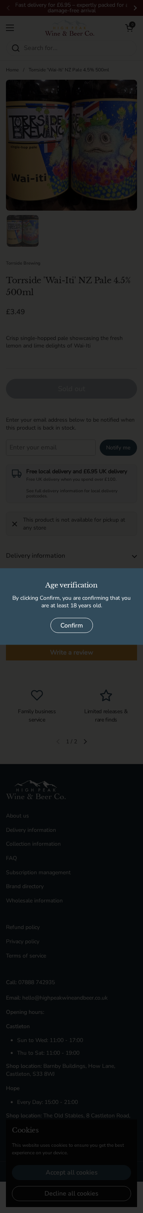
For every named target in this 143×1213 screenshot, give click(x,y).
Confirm (71, 625)
